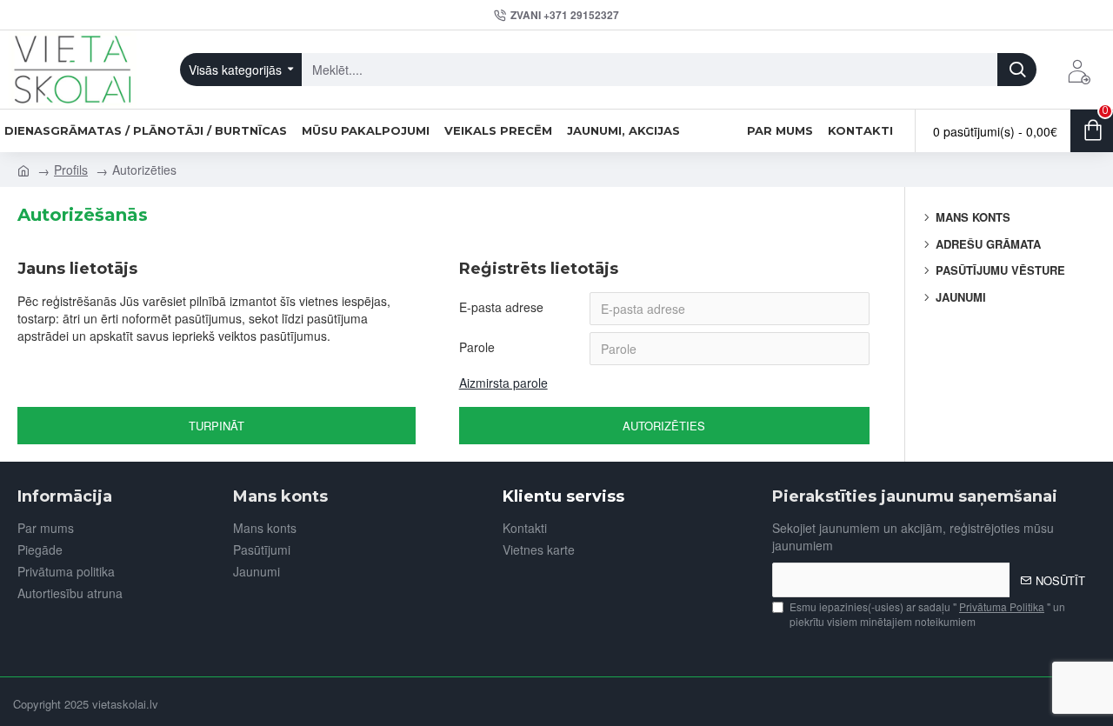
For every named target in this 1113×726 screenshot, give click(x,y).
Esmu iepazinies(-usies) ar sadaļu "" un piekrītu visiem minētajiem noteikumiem (927, 614)
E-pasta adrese (501, 307)
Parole (477, 347)
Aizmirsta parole (503, 382)
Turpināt (216, 425)
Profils (71, 169)
